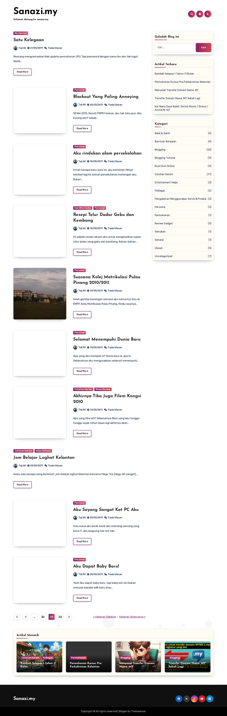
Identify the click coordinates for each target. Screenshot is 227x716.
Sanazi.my (35, 11)
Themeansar (138, 711)
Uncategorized (163, 256)
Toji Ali (22, 48)
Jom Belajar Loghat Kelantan (44, 458)
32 (60, 617)
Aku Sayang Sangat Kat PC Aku (106, 510)
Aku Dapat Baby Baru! (96, 566)
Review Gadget (164, 223)
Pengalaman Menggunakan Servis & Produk (180, 198)
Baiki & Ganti (162, 133)
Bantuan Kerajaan (165, 141)
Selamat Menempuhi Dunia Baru (107, 339)
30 (43, 617)
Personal (79, 90)
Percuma (160, 207)
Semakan (160, 231)
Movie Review (103, 389)
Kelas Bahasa (43, 450)
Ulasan (159, 248)
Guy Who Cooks (82, 208)
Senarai (159, 239)
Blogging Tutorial (165, 157)
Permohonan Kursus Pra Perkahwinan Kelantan (182, 81)
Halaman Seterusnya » (132, 616)
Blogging (160, 149)
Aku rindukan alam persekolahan (107, 153)
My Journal (21, 33)
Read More (22, 72)
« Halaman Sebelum (104, 616)
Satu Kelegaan (28, 40)
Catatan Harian (83, 389)
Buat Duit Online (164, 166)
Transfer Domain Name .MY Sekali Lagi (177, 98)
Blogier (123, 711)
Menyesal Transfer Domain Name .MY (177, 90)
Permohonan (162, 215)
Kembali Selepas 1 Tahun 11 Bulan (174, 73)
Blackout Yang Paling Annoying (106, 97)
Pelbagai (160, 190)
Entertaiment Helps (166, 182)
